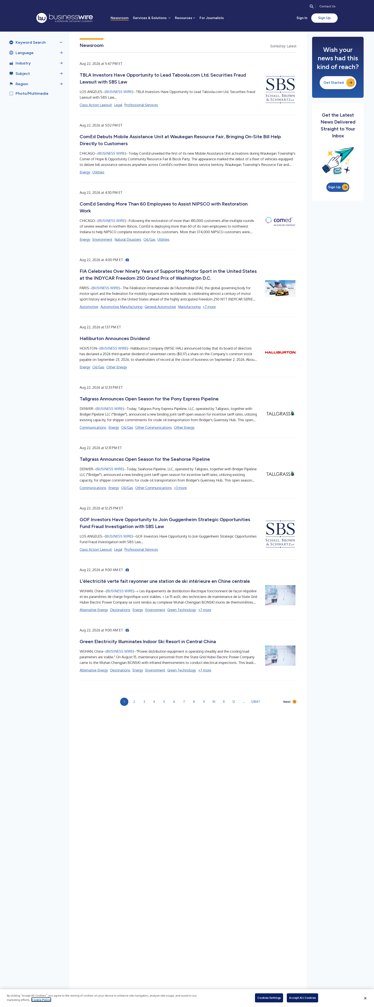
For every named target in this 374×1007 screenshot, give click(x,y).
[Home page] (64, 18)
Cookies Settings (269, 997)
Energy (85, 172)
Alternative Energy (94, 610)
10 (214, 701)
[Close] (365, 998)
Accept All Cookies (302, 997)
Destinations (120, 610)
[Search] (312, 6)
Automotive (89, 307)
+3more (180, 488)
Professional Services (141, 105)
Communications (93, 427)
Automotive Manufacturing (121, 307)
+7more (209, 307)
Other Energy (116, 367)
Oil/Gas (149, 239)
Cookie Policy (41, 999)
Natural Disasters (127, 239)
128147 (255, 701)
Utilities (98, 172)
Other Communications (153, 427)
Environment (102, 239)
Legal (118, 105)
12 (233, 701)
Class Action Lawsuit (96, 105)
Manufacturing (189, 307)
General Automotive (160, 307)
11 (224, 701)
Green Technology (181, 610)
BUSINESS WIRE (119, 92)
